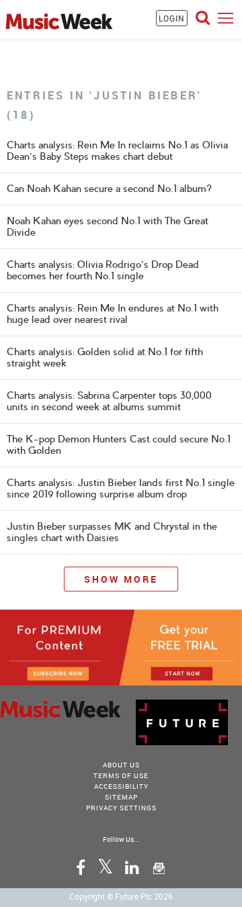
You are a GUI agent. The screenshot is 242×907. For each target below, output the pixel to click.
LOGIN (172, 18)
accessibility (121, 786)
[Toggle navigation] (225, 17)
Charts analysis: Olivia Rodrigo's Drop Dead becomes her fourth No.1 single (103, 270)
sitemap (121, 797)
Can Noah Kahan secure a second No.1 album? (109, 189)
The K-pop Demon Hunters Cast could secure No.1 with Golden (119, 445)
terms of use (121, 775)
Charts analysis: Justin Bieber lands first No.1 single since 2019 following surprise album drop (121, 488)
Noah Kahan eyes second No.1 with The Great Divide (107, 226)
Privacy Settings (121, 807)
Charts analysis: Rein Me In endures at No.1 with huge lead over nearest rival (112, 314)
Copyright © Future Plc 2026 (121, 896)
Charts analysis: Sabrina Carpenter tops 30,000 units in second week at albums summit (109, 401)
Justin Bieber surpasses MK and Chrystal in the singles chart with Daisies (112, 532)
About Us (121, 764)
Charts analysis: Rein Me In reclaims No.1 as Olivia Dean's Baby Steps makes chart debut (117, 150)
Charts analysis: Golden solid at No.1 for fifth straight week (105, 357)
